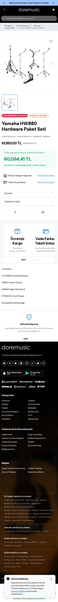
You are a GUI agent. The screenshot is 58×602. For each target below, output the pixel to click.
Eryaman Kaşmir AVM (25, 531)
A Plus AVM (8, 500)
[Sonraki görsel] (53, 64)
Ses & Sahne (7, 415)
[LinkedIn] (21, 363)
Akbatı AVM (19, 500)
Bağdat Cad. (36, 503)
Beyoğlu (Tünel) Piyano (41, 514)
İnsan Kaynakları (35, 434)
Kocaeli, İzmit (9, 563)
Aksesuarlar (33, 419)
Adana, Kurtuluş (36, 556)
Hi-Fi (30, 415)
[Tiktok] (32, 363)
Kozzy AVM (16, 520)
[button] (29, 175)
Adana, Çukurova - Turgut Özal (16, 556)
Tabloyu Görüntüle (45, 182)
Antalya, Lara (9, 560)
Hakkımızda (7, 434)
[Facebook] (4, 363)
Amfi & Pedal (34, 404)
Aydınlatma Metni (36, 472)
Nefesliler (32, 408)
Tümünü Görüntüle (45, 176)
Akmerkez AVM (32, 500)
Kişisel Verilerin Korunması (13, 468)
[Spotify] (38, 363)
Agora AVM (8, 542)
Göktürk (34, 517)
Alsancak (18, 542)
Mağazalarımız (8, 449)
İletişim (31, 442)
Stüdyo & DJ (33, 411)
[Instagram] (26, 363)
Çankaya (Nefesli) (31, 542)
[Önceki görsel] (5, 64)
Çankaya (42, 542)
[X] (9, 363)
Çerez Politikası (9, 472)
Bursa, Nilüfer (21, 560)
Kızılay (38, 531)
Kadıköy (7, 520)
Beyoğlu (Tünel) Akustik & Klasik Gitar (18, 507)
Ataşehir (43, 500)
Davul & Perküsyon (22, 26)
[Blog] (43, 363)
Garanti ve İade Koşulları (13, 438)
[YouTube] (15, 363)
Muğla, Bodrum (36, 563)
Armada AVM (9, 531)
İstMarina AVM (44, 517)
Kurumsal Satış (34, 445)
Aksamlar (37, 26)
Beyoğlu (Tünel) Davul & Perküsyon (17, 510)
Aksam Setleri (10, 28)
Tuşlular (31, 400)
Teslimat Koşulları (9, 442)
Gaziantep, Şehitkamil (36, 560)
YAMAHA (37, 136)
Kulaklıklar (6, 419)
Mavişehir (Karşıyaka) (12, 545)
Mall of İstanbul (28, 520)
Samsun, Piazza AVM (12, 566)
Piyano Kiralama (9, 445)
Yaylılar (5, 408)
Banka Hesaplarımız (37, 438)
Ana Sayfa (8, 26)
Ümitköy (45, 531)
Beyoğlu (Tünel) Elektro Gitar (43, 510)
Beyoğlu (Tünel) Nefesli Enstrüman (18, 514)
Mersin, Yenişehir (22, 563)
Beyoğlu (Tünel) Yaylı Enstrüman (16, 517)
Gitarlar (5, 404)
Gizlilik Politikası (35, 468)
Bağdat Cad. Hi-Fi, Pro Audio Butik (17, 503)
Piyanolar (6, 400)
